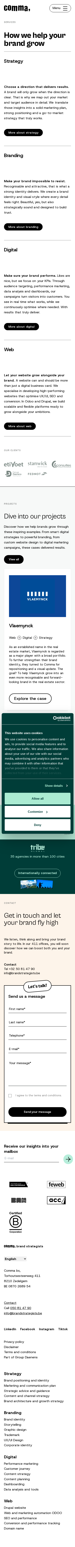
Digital (27, 638)
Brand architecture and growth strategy (34, 1401)
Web (12, 638)
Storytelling (12, 1425)
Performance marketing (21, 1464)
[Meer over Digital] (37, 288)
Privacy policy (14, 1342)
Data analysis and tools (21, 1489)
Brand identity (14, 1419)
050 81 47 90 (20, 1308)
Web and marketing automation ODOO (33, 1513)
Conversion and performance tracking (32, 1523)
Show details (54, 785)
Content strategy (17, 1474)
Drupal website (15, 1508)
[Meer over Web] (37, 388)
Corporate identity (18, 1445)
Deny (37, 824)
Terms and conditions (20, 1352)
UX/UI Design (13, 1440)
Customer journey (17, 1469)
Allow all (38, 798)
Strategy (45, 638)
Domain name (14, 1528)
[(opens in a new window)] (13, 464)
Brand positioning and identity (26, 1380)
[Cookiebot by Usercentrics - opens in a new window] (53, 718)
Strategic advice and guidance (27, 1391)
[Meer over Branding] (37, 191)
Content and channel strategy (26, 1396)
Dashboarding (14, 1484)
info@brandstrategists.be (22, 973)
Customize (35, 811)
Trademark (12, 1435)
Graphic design (15, 1430)
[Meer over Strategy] (37, 97)
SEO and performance (20, 1518)
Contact (10, 1303)
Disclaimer (11, 1347)
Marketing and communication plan (30, 1385)
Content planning (17, 1479)
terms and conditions (47, 1095)
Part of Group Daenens (21, 1357)
